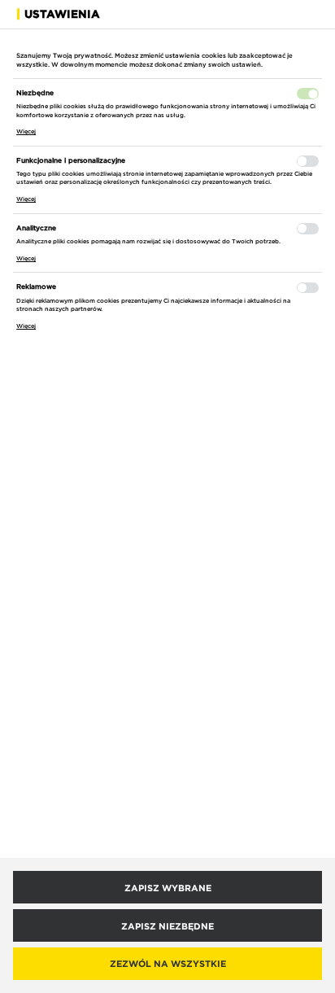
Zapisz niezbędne (167, 926)
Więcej (26, 131)
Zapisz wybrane (167, 887)
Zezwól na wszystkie (168, 963)
